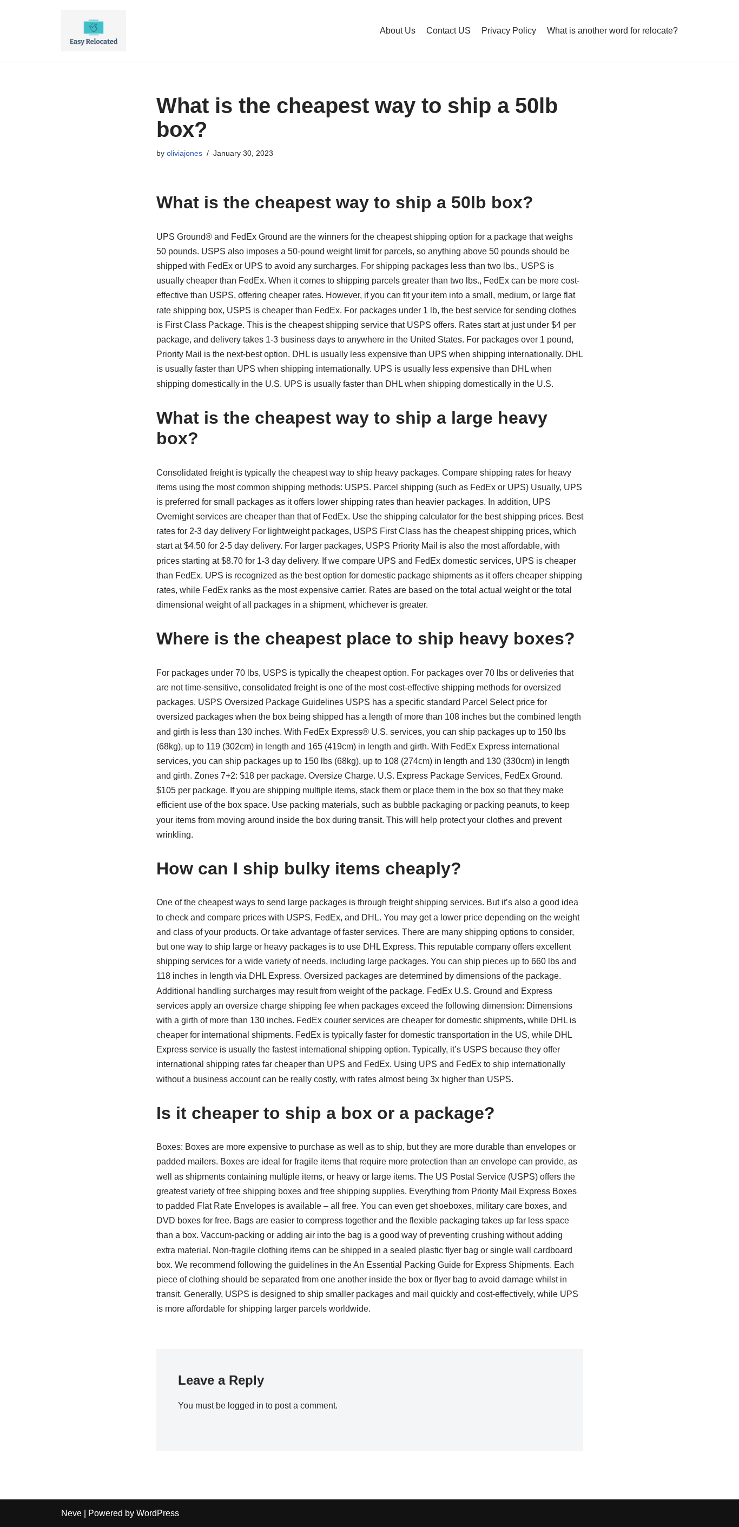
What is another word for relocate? (612, 30)
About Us (397, 30)
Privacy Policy (508, 30)
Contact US (448, 30)
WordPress (157, 1513)
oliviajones (184, 153)
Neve (71, 1513)
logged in (245, 1405)
